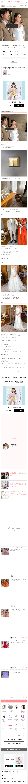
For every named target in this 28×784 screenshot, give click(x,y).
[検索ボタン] (26, 2)
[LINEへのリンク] (23, 2)
